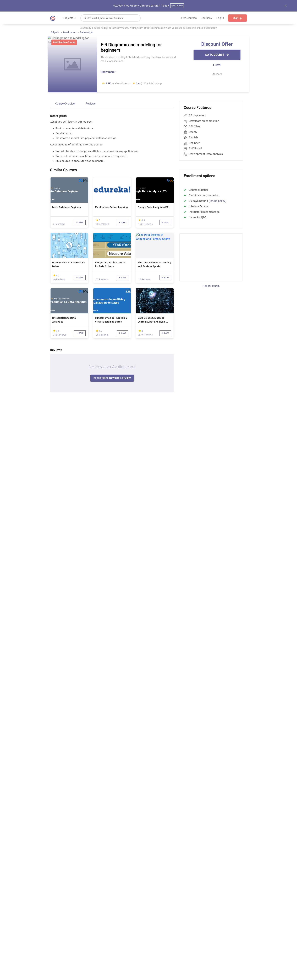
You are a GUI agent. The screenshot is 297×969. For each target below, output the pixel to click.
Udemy (193, 132)
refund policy (217, 201)
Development (69, 32)
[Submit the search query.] (84, 17)
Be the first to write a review (112, 378)
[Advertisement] (208, 256)
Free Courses (189, 18)
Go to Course (215, 54)
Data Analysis (87, 32)
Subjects (55, 32)
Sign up (237, 18)
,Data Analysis (214, 154)
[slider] (97, 220)
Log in (220, 18)
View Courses (177, 6)
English (193, 137)
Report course (211, 285)
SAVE (218, 65)
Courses (206, 18)
